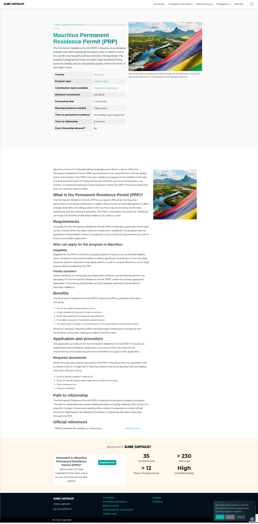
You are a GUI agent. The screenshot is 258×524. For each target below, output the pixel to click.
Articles (239, 4)
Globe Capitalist (61, 24)
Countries (159, 4)
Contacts (157, 501)
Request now (107, 462)
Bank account (204, 4)
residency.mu (133, 428)
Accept (220, 517)
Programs (222, 4)
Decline (230, 517)
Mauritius (99, 74)
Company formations (115, 501)
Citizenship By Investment (118, 509)
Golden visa (110, 513)
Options (240, 517)
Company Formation (180, 4)
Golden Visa (101, 81)
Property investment (106, 88)
